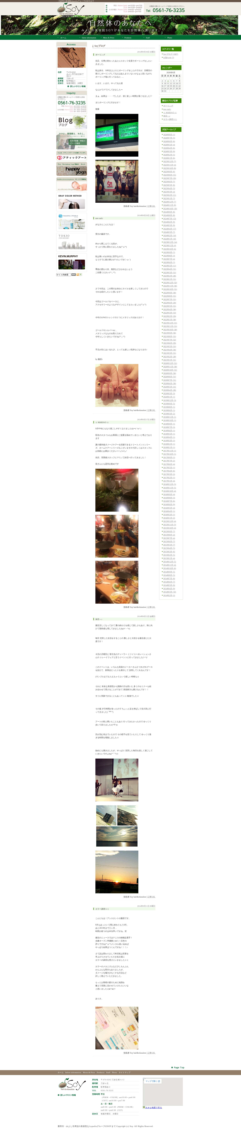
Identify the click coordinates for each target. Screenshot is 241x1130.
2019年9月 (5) (169, 404)
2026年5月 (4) (169, 145)
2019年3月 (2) (169, 414)
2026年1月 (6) (169, 158)
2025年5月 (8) (169, 185)
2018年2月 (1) (169, 444)
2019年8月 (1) (169, 407)
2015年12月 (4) (169, 521)
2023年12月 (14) (170, 242)
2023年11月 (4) (169, 245)
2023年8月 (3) (169, 256)
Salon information (73, 1072)
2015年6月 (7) (169, 541)
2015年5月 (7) (169, 545)
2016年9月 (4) (169, 494)
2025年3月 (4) (169, 192)
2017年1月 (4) (169, 481)
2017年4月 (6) (169, 471)
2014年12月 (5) (169, 562)
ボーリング (168, 106)
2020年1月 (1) (169, 397)
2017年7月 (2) (169, 461)
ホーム (61, 1072)
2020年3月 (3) (169, 393)
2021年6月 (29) (169, 343)
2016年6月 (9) (169, 504)
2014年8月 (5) (169, 575)
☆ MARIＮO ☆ (170, 113)
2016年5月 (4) (169, 508)
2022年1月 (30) (169, 320)
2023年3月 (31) (169, 272)
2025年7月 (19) (169, 178)
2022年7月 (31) (169, 299)
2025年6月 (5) (169, 182)
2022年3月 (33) (169, 313)
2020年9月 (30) (169, 373)
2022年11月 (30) (170, 286)
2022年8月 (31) (169, 296)
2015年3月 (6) (169, 552)
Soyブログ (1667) (170, 54)
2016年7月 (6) (169, 501)
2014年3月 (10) (169, 592)
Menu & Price (89, 1072)
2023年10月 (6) (169, 249)
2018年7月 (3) (169, 427)
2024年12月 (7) (169, 202)
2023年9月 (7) (169, 252)
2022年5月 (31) (169, 306)
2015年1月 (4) (169, 558)
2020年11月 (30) (170, 367)
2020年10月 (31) (170, 370)
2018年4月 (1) (169, 437)
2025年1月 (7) (169, 198)
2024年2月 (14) (169, 235)
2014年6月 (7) (169, 582)
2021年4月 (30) (169, 350)
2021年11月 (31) (170, 326)
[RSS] (77, 275)
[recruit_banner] (71, 149)
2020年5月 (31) (169, 387)
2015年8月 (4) (169, 535)
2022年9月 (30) (169, 293)
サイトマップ (125, 1072)
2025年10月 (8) (169, 168)
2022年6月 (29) (169, 303)
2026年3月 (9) (169, 151)
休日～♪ (166, 116)
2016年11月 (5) (169, 488)
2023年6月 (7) (169, 262)
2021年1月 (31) (169, 360)
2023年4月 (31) (169, 269)
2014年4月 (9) (169, 588)
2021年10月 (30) (170, 330)
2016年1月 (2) (169, 518)
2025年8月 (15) (169, 175)
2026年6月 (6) (169, 141)
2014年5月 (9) (169, 585)
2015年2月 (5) (169, 555)
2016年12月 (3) (169, 484)
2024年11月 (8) (169, 205)
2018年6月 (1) (169, 430)
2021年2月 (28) (169, 357)
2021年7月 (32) (169, 340)
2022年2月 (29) (169, 316)
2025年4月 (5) (169, 188)
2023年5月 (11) (169, 266)
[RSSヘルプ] (80, 275)
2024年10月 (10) (170, 209)
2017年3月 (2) (169, 474)
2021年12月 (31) (170, 323)
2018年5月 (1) (169, 434)
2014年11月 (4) (169, 565)
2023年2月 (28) (169, 276)
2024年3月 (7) (169, 232)
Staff (108, 1072)
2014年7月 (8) (169, 578)
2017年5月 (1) (169, 468)
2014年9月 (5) (169, 572)
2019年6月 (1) (169, 410)
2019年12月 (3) (169, 400)
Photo (114, 1072)
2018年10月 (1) (169, 420)
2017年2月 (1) (169, 478)
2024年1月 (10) (169, 239)
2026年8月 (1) (169, 135)
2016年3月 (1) (169, 515)
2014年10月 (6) (169, 568)
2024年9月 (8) (169, 212)
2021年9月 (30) (169, 333)
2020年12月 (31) (170, 363)
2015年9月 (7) (169, 531)
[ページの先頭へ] (178, 1068)
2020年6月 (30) (169, 383)
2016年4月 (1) (169, 511)
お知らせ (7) (168, 57)
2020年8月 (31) (169, 377)
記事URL (151, 206)
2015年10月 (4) (169, 528)
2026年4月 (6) (169, 148)
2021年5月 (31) (169, 346)
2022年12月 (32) (170, 282)
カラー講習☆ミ (170, 119)
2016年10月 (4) (169, 491)
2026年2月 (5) (169, 155)
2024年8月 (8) (169, 215)
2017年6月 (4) (169, 464)
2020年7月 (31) (169, 380)
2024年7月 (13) (169, 219)
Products (100, 1072)
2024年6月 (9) (169, 222)
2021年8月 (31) (169, 336)
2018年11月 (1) (169, 417)
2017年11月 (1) (169, 451)
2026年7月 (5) (169, 138)
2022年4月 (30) (169, 309)
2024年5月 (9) (169, 225)
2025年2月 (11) (169, 195)
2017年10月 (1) (169, 454)
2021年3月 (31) (169, 353)
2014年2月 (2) (169, 595)
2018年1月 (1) (169, 447)
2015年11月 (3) (169, 525)
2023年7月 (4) (169, 259)
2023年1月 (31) (169, 279)
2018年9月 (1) (169, 424)
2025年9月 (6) (169, 172)
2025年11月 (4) (169, 165)
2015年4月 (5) (169, 548)
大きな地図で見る (153, 1107)
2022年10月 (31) (170, 289)
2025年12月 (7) (169, 161)
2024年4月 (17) (169, 229)
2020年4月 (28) (169, 390)
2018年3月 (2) (169, 440)
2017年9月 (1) (169, 457)
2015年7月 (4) (169, 538)
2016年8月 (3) (169, 498)
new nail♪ (167, 109)
